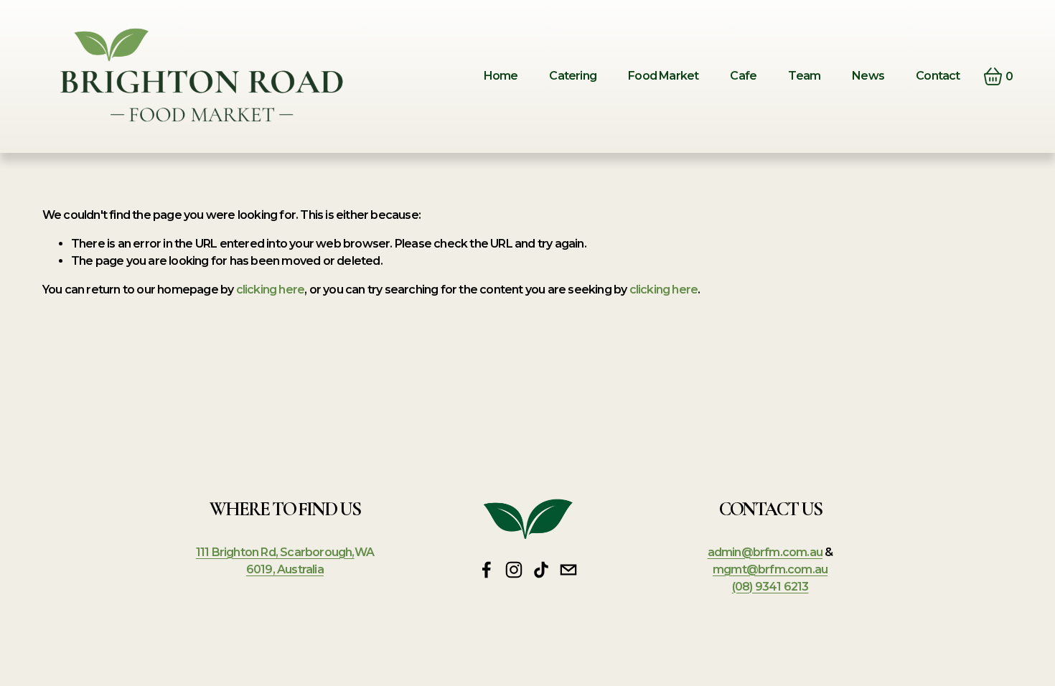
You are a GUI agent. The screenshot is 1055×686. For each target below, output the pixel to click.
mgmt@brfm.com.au (770, 569)
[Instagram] (513, 569)
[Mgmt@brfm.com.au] (568, 569)
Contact (938, 76)
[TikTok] (541, 569)
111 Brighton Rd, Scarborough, (275, 552)
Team (804, 76)
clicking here (270, 289)
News (868, 76)
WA (364, 552)
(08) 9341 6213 (770, 586)
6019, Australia (285, 569)
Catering (572, 76)
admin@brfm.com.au (765, 552)
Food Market (663, 76)
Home (501, 76)
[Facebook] (486, 569)
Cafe (743, 76)
